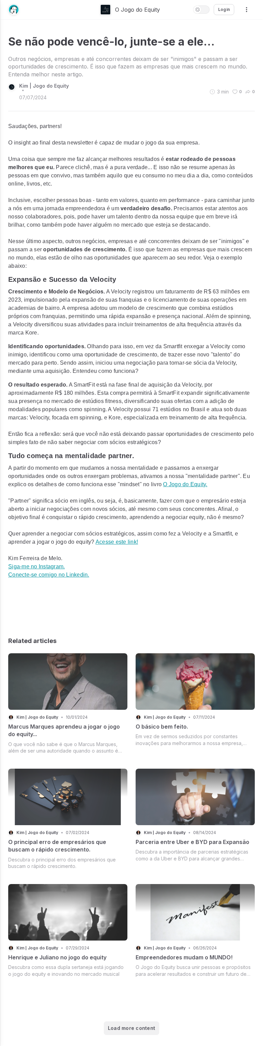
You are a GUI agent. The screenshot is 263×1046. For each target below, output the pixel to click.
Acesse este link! (117, 542)
